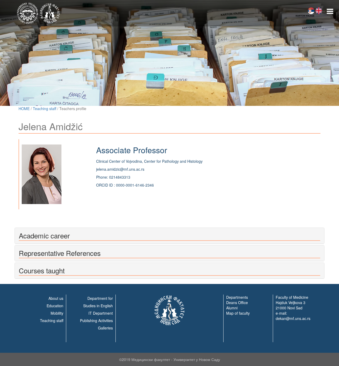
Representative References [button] (60, 253)
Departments (237, 297)
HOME (24, 108)
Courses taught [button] (42, 270)
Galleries (105, 328)
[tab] (169, 235)
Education (55, 305)
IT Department (100, 313)
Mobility (57, 313)
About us (55, 298)
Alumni (232, 307)
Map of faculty (238, 313)
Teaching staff (44, 108)
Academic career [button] (44, 235)
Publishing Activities (96, 320)
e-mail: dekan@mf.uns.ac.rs (293, 315)
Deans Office (237, 302)
